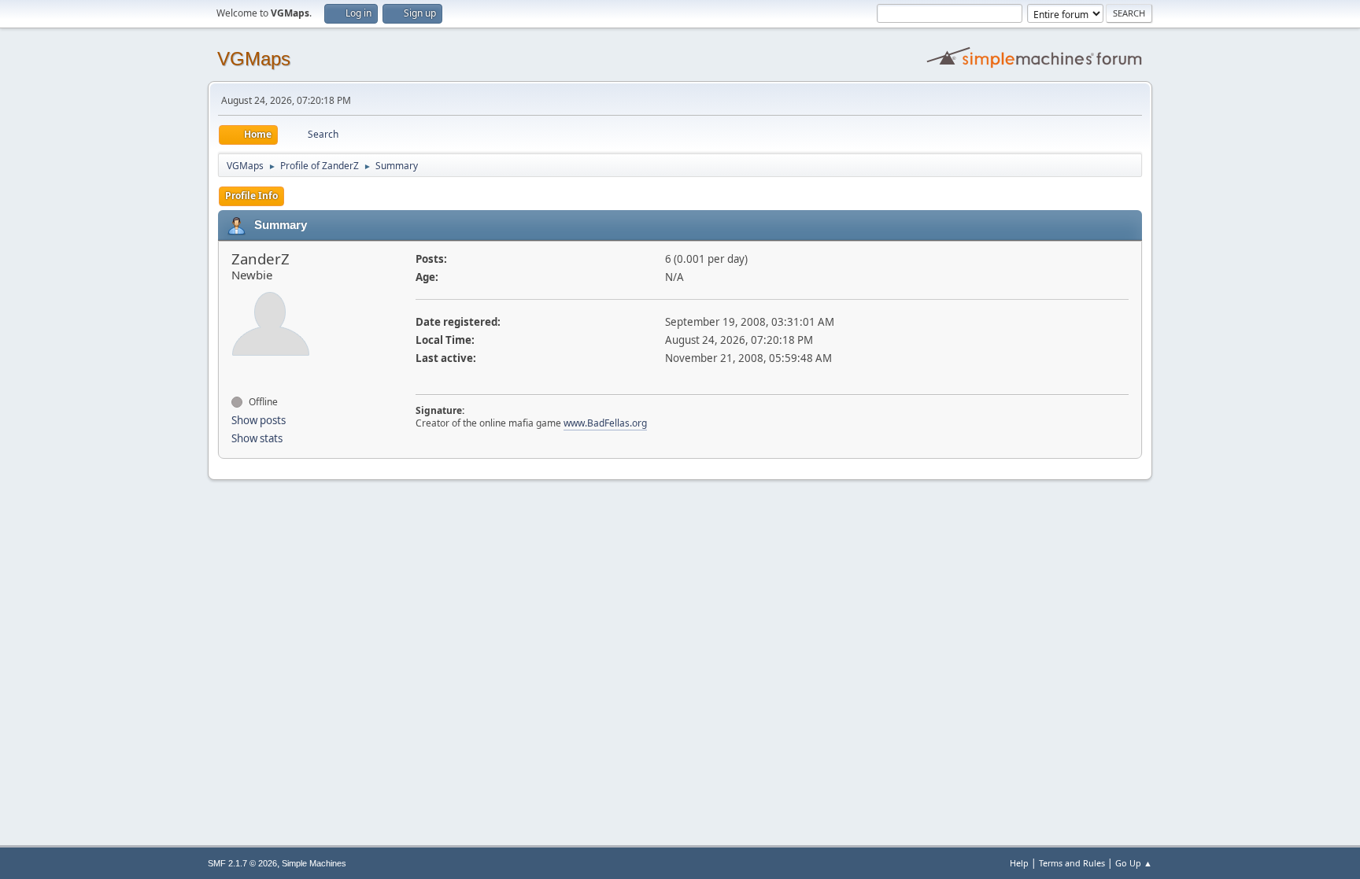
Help (1019, 863)
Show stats (257, 438)
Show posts (258, 420)
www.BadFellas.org (605, 423)
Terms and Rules (1072, 863)
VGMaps (253, 58)
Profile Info (251, 195)
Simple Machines (314, 863)
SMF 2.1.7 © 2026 (242, 863)
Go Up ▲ (1133, 863)
